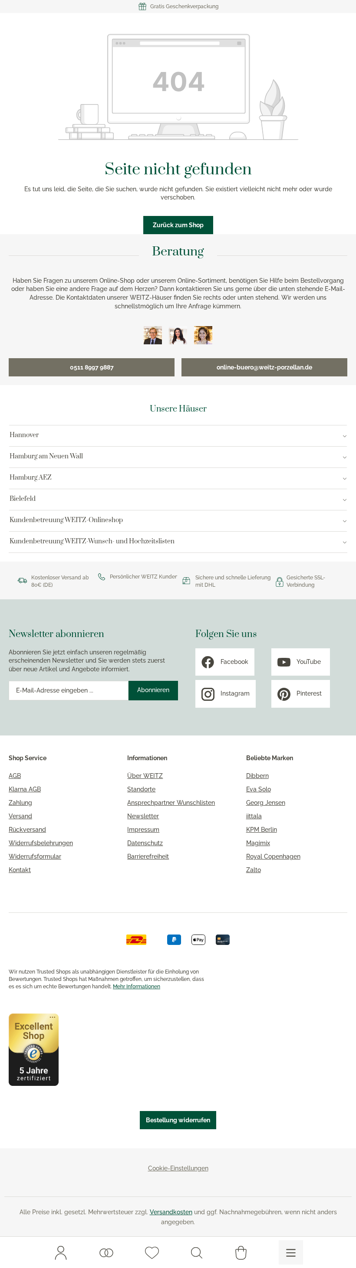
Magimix (258, 843)
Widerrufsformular (35, 856)
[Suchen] (196, 1252)
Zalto (253, 869)
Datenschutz (145, 843)
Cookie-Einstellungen (178, 1168)
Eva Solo (258, 789)
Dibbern (257, 775)
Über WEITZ (145, 775)
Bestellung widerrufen (178, 1120)
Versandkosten (171, 1212)
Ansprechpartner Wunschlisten (171, 802)
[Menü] (291, 1252)
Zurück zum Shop (178, 225)
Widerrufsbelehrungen (41, 843)
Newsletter (143, 816)
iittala (254, 816)
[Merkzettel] (152, 1252)
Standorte (141, 789)
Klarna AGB (25, 789)
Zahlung (20, 802)
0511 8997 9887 (92, 367)
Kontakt (20, 869)
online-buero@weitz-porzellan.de (264, 367)
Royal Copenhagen (273, 856)
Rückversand (27, 829)
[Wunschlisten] (106, 1252)
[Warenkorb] (241, 1252)
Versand (20, 816)
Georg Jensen (265, 802)
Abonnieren (153, 689)
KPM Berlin (261, 829)
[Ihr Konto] (61, 1252)
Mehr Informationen (136, 987)
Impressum (143, 829)
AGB (15, 775)
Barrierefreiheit (148, 856)
